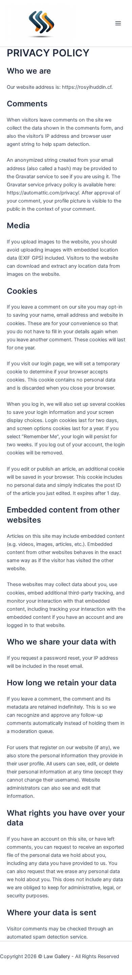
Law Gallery (57, 956)
